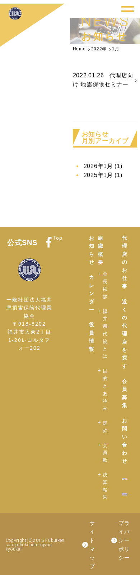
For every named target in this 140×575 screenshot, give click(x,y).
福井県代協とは (105, 334)
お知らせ (91, 250)
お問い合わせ (124, 441)
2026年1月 (103, 166)
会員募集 (124, 393)
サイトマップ (92, 544)
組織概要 (100, 250)
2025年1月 (103, 175)
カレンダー (91, 293)
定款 (105, 426)
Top (57, 238)
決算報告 (105, 486)
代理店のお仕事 (124, 262)
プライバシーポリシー (124, 540)
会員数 (105, 453)
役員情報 (91, 337)
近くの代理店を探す (124, 334)
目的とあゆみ (105, 389)
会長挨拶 (105, 285)
